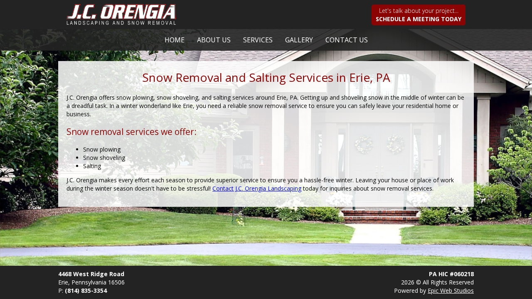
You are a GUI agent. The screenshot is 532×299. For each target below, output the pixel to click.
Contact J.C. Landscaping (256, 188)
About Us (214, 39)
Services (258, 39)
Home (175, 39)
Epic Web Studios (451, 290)
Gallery (299, 39)
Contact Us (346, 39)
